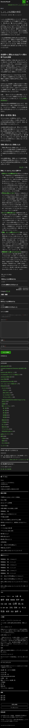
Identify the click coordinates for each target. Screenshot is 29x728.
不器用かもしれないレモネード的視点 (10, 497)
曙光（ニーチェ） (6, 406)
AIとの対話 (5, 443)
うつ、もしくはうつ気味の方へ (9, 383)
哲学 (17, 600)
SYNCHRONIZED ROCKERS (8, 676)
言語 (12, 611)
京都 (13, 596)
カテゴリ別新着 (11, 670)
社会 (2, 294)
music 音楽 (3, 379)
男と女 (24, 607)
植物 (3, 440)
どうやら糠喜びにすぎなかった (9, 284)
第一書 (4, 408)
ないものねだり (7, 395)
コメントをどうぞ (17, 14)
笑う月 (2, 8)
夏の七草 (3, 697)
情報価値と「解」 (5, 511)
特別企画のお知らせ (7, 431)
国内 (22, 600)
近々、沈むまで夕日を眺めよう (8, 545)
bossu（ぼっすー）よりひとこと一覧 (19, 459)
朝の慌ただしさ (5, 533)
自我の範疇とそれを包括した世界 (9, 508)
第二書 (4, 410)
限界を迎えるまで (5, 536)
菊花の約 (4, 427)
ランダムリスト (14, 707)
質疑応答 (4, 420)
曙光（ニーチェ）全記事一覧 (8, 680)
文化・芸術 (13, 607)
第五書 (4, 417)
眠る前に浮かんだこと (6, 539)
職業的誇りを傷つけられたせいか (11, 252)
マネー (9, 596)
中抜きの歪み (4, 505)
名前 (3, 340)
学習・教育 (4, 604)
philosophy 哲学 (5, 366)
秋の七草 (3, 699)
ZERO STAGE (3, 596)
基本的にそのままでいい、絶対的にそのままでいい (14, 522)
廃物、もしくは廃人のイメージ (11, 232)
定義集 (3, 404)
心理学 (3, 438)
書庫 (2, 436)
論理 (16, 611)
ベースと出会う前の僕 (6, 528)
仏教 (16, 596)
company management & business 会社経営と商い (14, 368)
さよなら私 (5, 388)
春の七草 (3, 695)
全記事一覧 (3, 670)
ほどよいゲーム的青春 (6, 502)
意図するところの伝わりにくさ (8, 514)
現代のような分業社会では (9, 173)
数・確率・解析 (4, 607)
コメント (4, 319)
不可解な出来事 (5, 516)
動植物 (13, 600)
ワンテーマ (4, 445)
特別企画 (3, 386)
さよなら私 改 (5, 674)
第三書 (4, 413)
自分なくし (6, 390)
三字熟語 (4, 422)
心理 (15, 603)
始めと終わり (6, 392)
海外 (19, 607)
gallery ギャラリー (6, 434)
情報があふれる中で (6, 547)
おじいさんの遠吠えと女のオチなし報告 (11, 519)
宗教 (9, 604)
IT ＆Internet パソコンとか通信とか (10, 374)
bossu (10, 14)
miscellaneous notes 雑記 (7, 381)
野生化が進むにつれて (8, 193)
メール (3, 346)
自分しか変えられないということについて (11, 550)
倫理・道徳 (5, 600)
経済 (6, 294)
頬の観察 (3, 525)
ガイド (19, 656)
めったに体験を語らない (9, 212)
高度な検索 (14, 704)
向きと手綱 (3, 500)
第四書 (4, 415)
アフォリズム (5, 429)
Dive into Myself (5, 1)
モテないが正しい (7, 397)
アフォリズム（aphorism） (7, 688)
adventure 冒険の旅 (6, 377)
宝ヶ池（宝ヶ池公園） (6, 469)
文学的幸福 (3, 542)
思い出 (21, 604)
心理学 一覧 (4, 678)
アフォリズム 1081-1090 (7, 530)
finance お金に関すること (7, 372)
